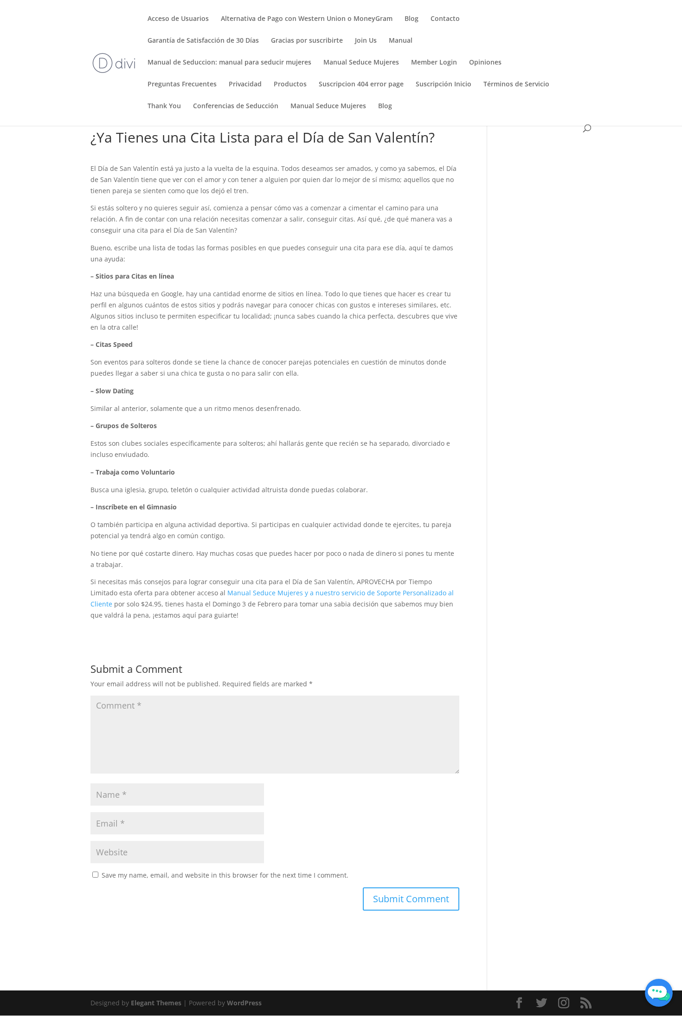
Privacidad (245, 84)
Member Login (434, 62)
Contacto (445, 19)
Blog (411, 19)
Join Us (366, 41)
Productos (290, 84)
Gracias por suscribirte (307, 41)
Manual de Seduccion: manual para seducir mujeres (229, 62)
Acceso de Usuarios (178, 19)
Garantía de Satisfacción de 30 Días (203, 41)
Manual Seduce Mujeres (361, 62)
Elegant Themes (156, 1002)
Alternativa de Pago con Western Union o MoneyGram (306, 19)
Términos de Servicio (516, 84)
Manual (400, 41)
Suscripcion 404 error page (361, 84)
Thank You (164, 106)
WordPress (244, 1002)
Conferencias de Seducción (235, 106)
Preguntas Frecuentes (182, 84)
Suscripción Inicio (443, 84)
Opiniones (485, 62)
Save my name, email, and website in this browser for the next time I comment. (225, 875)
